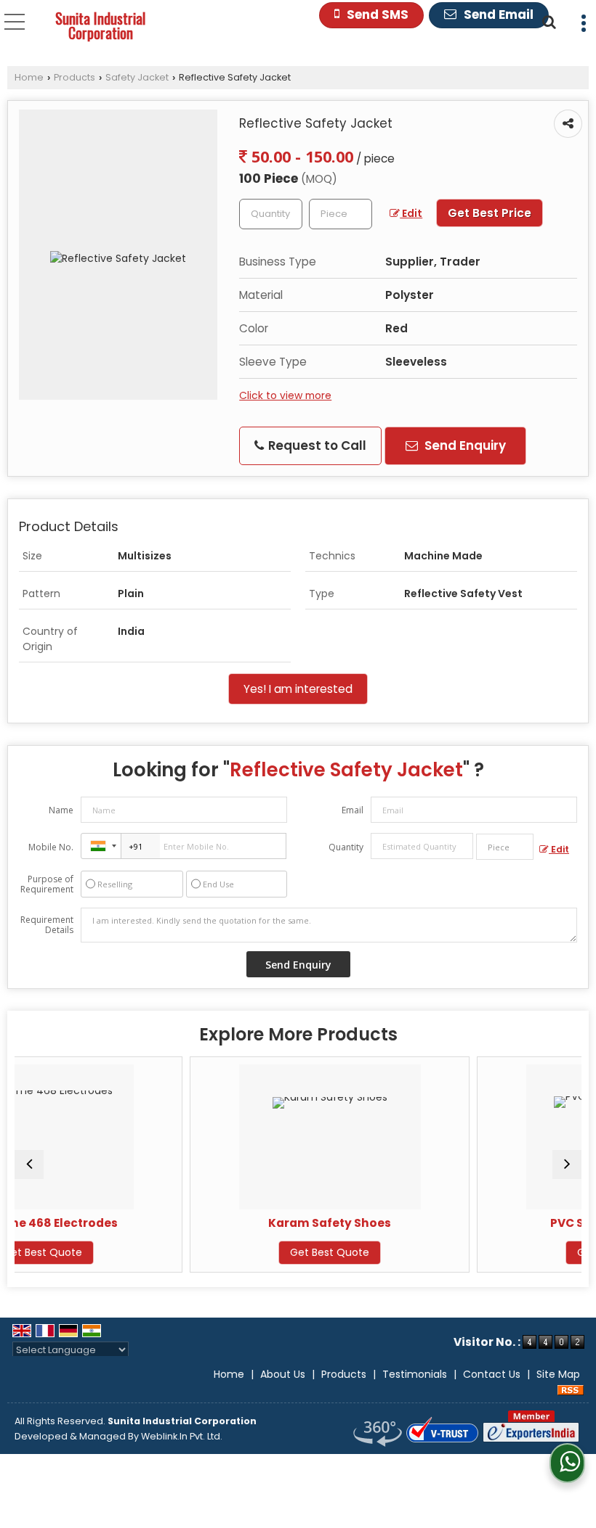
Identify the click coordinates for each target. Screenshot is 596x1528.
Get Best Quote (235, 1252)
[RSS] (570, 1389)
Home (29, 77)
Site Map (558, 1374)
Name (61, 810)
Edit (411, 213)
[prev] (29, 1164)
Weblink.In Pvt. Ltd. (181, 1436)
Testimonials (414, 1374)
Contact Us (491, 1374)
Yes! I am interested (298, 689)
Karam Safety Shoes (235, 1223)
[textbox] (340, 214)
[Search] (547, 20)
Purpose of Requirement (46, 884)
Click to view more (285, 395)
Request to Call (315, 445)
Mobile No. (50, 847)
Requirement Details (46, 925)
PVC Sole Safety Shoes (522, 1223)
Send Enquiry (464, 445)
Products (74, 77)
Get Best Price (489, 213)
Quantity (346, 847)
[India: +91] (101, 846)
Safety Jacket (137, 77)
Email (352, 810)
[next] (566, 1164)
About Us (282, 1374)
